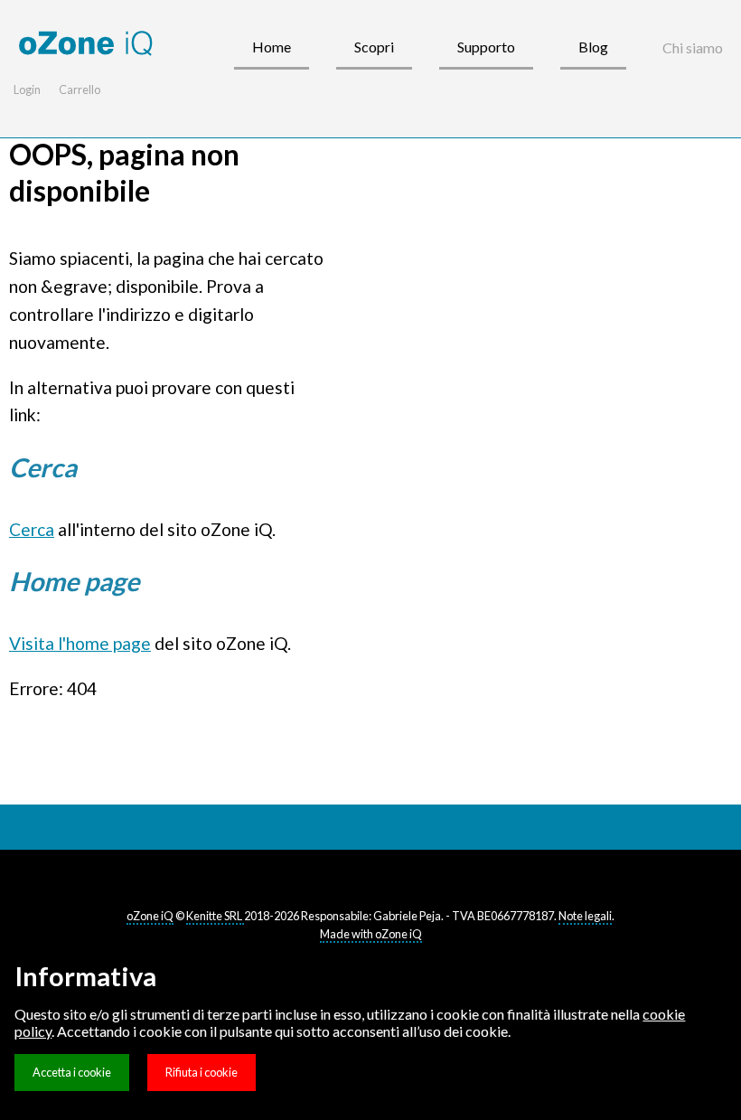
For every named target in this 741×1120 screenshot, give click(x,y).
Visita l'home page (80, 643)
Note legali (585, 915)
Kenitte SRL (215, 915)
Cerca (31, 529)
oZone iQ (150, 915)
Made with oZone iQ (371, 934)
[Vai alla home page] (86, 44)
